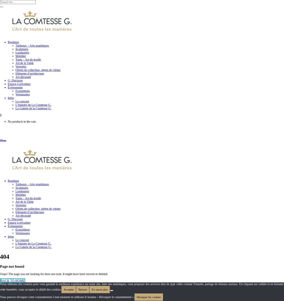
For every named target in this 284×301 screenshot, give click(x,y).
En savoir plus (100, 289)
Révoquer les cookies (149, 297)
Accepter (69, 289)
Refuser (82, 289)
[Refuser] (111, 290)
